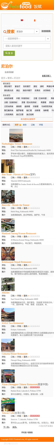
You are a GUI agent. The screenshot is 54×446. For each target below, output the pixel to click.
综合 (25, 125)
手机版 (24, 433)
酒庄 (18, 90)
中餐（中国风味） (23, 98)
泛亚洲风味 (8, 106)
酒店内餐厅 (27, 90)
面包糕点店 (8, 90)
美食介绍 (26, 26)
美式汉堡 (19, 115)
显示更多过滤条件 (28, 119)
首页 (3, 78)
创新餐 (37, 111)
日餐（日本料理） (41, 98)
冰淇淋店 (46, 90)
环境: (20, 147)
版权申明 (40, 444)
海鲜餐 (46, 111)
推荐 (16, 125)
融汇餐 (29, 111)
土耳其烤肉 (8, 115)
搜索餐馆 (5, 26)
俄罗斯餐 (19, 111)
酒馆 (35, 86)
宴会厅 (17, 86)
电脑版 (30, 433)
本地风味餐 (8, 98)
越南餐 (27, 106)
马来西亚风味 (46, 106)
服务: (26, 147)
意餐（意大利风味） (30, 102)
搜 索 (10, 53)
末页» (14, 427)
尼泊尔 (17, 78)
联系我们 (49, 444)
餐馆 (10, 78)
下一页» (6, 427)
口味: (13, 147)
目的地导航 (37, 26)
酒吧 (42, 86)
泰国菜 (19, 106)
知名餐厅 (26, 86)
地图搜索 (15, 26)
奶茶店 (37, 90)
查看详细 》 (46, 76)
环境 (41, 125)
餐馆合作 (49, 26)
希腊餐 (43, 102)
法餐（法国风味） (11, 102)
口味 (33, 125)
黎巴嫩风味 (8, 111)
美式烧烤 (30, 115)
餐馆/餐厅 (8, 86)
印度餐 (35, 106)
